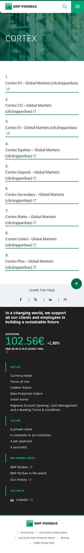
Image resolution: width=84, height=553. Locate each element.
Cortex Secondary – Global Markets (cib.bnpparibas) (34, 197)
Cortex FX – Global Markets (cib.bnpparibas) (41, 82)
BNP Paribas (19, 467)
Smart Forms (19, 399)
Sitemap (65, 537)
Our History (19, 480)
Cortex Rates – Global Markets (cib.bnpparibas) (30, 219)
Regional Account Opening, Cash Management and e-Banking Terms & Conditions (44, 407)
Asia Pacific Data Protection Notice (37, 537)
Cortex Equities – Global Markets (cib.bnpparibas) (32, 152)
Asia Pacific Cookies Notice (53, 532)
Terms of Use (19, 382)
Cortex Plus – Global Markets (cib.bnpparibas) (29, 264)
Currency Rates (21, 375)
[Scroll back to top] (76, 283)
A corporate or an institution (30, 435)
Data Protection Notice (26, 393)
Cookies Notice (20, 387)
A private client (21, 429)
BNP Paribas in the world (28, 473)
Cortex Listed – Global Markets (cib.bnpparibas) (31, 241)
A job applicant (21, 441)
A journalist (18, 447)
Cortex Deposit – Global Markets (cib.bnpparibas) (32, 175)
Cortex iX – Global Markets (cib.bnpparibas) (41, 127)
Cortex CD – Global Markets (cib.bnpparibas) (28, 108)
